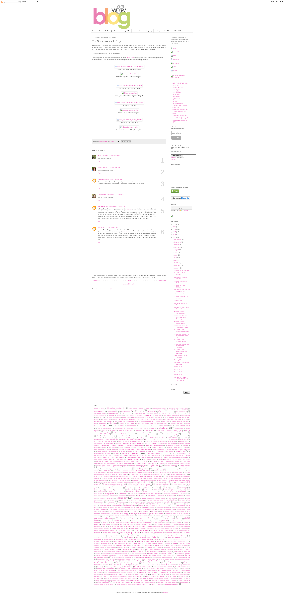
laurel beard (161, 495)
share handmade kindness (167, 539)
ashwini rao (159, 417)
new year (167, 511)
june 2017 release (141, 492)
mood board (103, 511)
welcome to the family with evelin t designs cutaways (154, 578)
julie (188, 490)
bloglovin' (122, 423)
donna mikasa (184, 439)
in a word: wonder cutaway (152, 474)
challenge (164, 428)
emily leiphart (108, 443)
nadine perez (154, 511)
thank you (187, 551)
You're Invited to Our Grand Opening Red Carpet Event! (181, 378)
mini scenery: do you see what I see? (110, 507)
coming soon (107, 432)
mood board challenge (114, 511)
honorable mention (177, 459)
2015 (174, 234)
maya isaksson (140, 504)
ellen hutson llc (183, 441)
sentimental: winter (135, 539)
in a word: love (105, 471)
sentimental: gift (108, 539)
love (146, 500)
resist (103, 524)
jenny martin (108, 490)
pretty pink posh (176, 520)
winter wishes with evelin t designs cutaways (164, 580)
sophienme (168, 543)
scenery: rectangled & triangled (129, 532)
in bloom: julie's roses (159, 482)
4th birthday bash (99, 414)
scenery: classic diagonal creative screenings (166, 528)
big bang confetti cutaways (172, 419)
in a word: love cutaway (143, 471)
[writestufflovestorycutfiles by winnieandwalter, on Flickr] (129, 127)
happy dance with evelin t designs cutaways (140, 457)
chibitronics (104, 430)
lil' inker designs (172, 498)
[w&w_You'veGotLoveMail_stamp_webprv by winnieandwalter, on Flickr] (129, 102)
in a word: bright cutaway (165, 463)
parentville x (180, 517)
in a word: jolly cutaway (158, 469)
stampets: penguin (99, 547)
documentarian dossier (112, 439)
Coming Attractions (179, 360)
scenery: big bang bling (116, 526)
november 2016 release (120, 513)
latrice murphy (122, 495)
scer (125, 536)
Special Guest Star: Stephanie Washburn (181, 330)
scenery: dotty (184, 528)
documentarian (98, 439)
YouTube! (167, 31)
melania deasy (160, 503)
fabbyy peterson (103, 206)
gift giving (116, 453)
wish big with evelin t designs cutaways (144, 582)
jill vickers (139, 490)
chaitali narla (153, 428)
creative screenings (170, 434)
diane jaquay (154, 438)
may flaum (120, 503)
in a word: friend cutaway (154, 465)
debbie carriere (121, 437)
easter (146, 441)
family (120, 447)
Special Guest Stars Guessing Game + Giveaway (180, 351)
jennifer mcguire (98, 490)
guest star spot (107, 455)
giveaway (136, 453)
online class (184, 515)
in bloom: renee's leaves (161, 484)
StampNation (132, 547)
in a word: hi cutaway (167, 467)
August (176, 250)
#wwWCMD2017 (113, 412)
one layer (176, 515)
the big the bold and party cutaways (131, 561)
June (176, 255)
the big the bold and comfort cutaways (172, 555)
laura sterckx (141, 495)
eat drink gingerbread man (158, 441)
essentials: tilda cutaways (173, 445)
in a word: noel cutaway (114, 472)
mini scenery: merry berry (178, 507)
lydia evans (110, 502)
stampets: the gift (111, 547)
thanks (98, 553)
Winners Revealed (179, 294)
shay (132, 541)
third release (121, 569)
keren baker (123, 494)
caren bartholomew (131, 425)
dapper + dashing (110, 437)
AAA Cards (163, 413)
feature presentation (143, 447)
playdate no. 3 (145, 520)
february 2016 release (158, 447)
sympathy (170, 549)
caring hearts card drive (145, 425)
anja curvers (109, 417)
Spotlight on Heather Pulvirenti (180, 273)
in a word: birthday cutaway (125, 463)
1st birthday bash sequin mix (166, 412)
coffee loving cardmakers (126, 430)
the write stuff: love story (182, 567)
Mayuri (175, 101)
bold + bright (130, 423)
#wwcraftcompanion (109, 410)
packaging (105, 517)
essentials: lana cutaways (135, 445)
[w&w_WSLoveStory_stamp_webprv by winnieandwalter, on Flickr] (129, 119)
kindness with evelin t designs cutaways (174, 493)
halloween (116, 455)
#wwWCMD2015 (183, 410)
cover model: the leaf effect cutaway (123, 434)
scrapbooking (132, 536)
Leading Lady (148, 31)
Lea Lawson (176, 96)
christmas (112, 430)
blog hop (112, 423)
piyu (110, 520)
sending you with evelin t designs (146, 538)
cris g (97, 436)
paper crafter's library (124, 517)
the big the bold (166, 553)
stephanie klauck (177, 547)
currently (149, 436)
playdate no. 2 (135, 520)
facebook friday (113, 447)
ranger (167, 522)
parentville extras (169, 517)
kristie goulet (97, 495)
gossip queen (165, 453)
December (177, 239)
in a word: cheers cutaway (103, 465)
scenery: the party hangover (143, 534)
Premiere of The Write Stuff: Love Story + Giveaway (180, 317)
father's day (127, 447)
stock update (105, 549)
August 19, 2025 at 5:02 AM (109, 227)
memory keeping (105, 505)
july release (129, 492)
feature (134, 447)
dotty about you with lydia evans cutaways (130, 441)
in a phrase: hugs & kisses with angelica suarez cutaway (124, 461)
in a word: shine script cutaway (162, 472)
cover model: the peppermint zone (147, 434)
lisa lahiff (131, 500)
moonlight (125, 511)
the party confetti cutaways (114, 567)
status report (157, 547)
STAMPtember (148, 547)
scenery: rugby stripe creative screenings (153, 532)
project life (105, 522)
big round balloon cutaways (146, 421)
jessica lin (130, 490)
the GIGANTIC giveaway (168, 565)
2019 (174, 224)
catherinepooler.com (120, 428)
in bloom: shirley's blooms (179, 484)
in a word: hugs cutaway (141, 469)
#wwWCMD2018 (126, 412)
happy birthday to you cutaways (174, 455)
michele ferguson (150, 505)
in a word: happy (185, 465)
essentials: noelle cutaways (154, 445)
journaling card (181, 490)
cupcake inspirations (122, 436)
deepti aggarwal (143, 437)
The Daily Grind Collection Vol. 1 (120, 565)
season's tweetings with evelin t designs (175, 536)
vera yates (130, 574)
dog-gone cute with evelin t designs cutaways (157, 439)
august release (169, 417)
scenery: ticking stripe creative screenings (166, 534)
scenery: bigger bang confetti (120, 528)
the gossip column (184, 565)
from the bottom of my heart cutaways (163, 451)
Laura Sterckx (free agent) (180, 118)
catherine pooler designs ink (105, 428)
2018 (174, 227)
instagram (160, 486)
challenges (158, 31)
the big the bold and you (170, 563)
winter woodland (102, 582)
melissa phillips (170, 503)
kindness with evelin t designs (151, 494)
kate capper (182, 492)
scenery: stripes (112, 534)
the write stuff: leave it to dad (142, 567)
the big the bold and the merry (150, 563)
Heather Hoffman (178, 87)
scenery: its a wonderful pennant (162, 530)
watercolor (132, 576)
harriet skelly (97, 459)
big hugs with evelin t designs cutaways (126, 421)
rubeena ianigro (183, 524)
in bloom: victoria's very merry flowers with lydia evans (128, 486)
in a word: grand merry (171, 465)
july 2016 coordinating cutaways (115, 491)
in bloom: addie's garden (177, 474)
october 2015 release (127, 515)
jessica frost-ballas (119, 490)
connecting (126, 432)
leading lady (122, 498)
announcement (126, 417)
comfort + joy (178, 430)
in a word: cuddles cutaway (137, 465)
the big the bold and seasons (153, 561)
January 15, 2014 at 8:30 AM (113, 179)
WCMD (139, 576)
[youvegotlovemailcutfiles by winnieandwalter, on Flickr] (129, 110)
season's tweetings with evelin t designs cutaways (107, 537)
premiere (164, 521)
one (171, 515)
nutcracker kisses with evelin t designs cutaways (106, 515)
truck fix (129, 209)
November (177, 242)
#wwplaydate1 (131, 410)
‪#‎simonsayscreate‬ (173, 408)
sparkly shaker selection (108, 545)
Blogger (165, 592)
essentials (118, 443)
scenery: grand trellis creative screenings (104, 530)
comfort (169, 430)
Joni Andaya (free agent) (180, 115)
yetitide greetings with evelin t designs (104, 584)
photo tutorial (170, 518)
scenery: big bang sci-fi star (171, 526)
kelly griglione (109, 494)
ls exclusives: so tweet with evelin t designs (163, 500)
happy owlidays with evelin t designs (175, 457)
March (176, 263)
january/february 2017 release (143, 488)
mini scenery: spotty (148, 509)
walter (167, 574)
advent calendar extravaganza (176, 413)
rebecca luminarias (176, 522)
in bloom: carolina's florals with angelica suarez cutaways (147, 478)
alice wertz (111, 415)
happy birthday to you (157, 455)
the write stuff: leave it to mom (163, 567)
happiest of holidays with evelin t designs (134, 455)
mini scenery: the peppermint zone (165, 509)
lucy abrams (182, 500)
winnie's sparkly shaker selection (117, 580)
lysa (129, 502)
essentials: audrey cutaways (147, 443)
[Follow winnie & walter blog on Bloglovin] (180, 199)
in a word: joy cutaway (172, 469)
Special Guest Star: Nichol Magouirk (180, 340)
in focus (147, 486)
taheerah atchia (137, 551)
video (146, 574)
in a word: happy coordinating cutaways (109, 467)
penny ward (161, 518)
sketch (96, 543)
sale (104, 526)
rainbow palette (159, 522)
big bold (186, 419)
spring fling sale (171, 545)
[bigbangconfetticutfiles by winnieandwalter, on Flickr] (129, 74)
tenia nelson (177, 551)
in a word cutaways (157, 461)
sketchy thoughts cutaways (122, 543)
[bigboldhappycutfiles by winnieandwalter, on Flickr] (129, 93)
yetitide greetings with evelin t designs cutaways (129, 584)
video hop (154, 574)
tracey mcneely (171, 568)
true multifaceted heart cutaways (168, 570)
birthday (158, 421)
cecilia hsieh (130, 428)
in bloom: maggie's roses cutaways (114, 484)
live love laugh (139, 500)
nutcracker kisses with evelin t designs (177, 513)
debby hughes (132, 437)
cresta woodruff (185, 434)
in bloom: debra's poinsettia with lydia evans (176, 478)
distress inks (183, 437)
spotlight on (159, 545)
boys (137, 423)
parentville (157, 517)
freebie (123, 451)
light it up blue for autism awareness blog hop (153, 498)
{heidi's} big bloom (99, 408)
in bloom (163, 474)
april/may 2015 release (138, 417)
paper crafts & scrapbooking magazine (142, 517)
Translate (185, 210)
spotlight (148, 545)
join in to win (158, 490)
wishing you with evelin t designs (167, 582)
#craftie (148, 408)
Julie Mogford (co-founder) (180, 83)
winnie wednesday (101, 580)
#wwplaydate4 (161, 410)
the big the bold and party (109, 561)
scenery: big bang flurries (155, 526)
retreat (108, 524)
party (186, 517)
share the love (105, 541)
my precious (144, 511)
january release (129, 488)
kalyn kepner (154, 491)
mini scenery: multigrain (116, 509)
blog (95, 423)
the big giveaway (153, 553)
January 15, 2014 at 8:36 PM (115, 194)
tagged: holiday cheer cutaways (112, 551)
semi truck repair (127, 232)
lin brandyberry (104, 500)
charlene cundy (179, 428)
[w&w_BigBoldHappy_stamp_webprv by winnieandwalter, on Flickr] (129, 85)
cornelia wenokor (155, 432)
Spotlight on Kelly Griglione (179, 286)
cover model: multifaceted (102, 434)
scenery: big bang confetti (135, 526)
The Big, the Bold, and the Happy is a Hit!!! (182, 290)
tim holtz (146, 568)
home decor (167, 459)
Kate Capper (176, 90)
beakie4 (115, 419)
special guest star (123, 545)
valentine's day (105, 574)
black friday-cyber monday (180, 421)
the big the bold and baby (183, 553)
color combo (149, 430)
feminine (107, 449)
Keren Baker (176, 94)
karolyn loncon (172, 491)
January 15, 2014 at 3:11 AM (111, 156)
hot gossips (187, 459)
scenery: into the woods (141, 530)
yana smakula (184, 582)
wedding (107, 578)
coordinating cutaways (143, 432)
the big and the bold (140, 553)
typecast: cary (131, 572)
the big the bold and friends (142, 557)
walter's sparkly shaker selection (180, 574)
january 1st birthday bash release (114, 488)
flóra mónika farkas (159, 449)
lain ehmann (106, 495)
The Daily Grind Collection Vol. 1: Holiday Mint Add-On (145, 565)
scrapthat (142, 536)
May (175, 257)
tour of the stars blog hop (157, 568)
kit (187, 493)
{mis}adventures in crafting (136, 408)
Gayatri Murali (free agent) (180, 109)
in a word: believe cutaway (108, 463)
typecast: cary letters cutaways (148, 572)
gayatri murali (180, 451)
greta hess (182, 453)
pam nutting (114, 517)
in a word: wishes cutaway (136, 474)
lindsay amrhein (114, 500)
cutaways (183, 436)
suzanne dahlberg (128, 549)
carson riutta (164, 425)
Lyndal (100, 167)
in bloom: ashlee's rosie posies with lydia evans (146, 476)
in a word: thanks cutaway (119, 474)
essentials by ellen (129, 443)
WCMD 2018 (177, 31)
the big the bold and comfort (150, 555)
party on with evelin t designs (103, 519)
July (175, 252)
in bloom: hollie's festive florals (141, 482)
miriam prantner (181, 509)
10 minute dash (138, 412)
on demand (159, 515)
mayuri (151, 504)
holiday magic (146, 459)
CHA (146, 428)
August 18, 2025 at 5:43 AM (117, 206)
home (94, 31)
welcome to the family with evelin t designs (124, 578)
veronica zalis (138, 574)
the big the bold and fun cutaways (106, 559)
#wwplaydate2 (141, 410)
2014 (174, 237)
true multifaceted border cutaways (127, 570)
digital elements (173, 438)
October (176, 244)
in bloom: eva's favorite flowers (119, 480)
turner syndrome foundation (112, 572)
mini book (172, 505)
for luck (169, 449)
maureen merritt (98, 503)
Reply (99, 161)
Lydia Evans (176, 99)
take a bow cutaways (153, 551)
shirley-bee (160, 541)
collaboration (139, 430)
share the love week (120, 541)
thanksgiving (105, 553)
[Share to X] (126, 141)
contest (133, 432)
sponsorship (137, 545)
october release (142, 515)
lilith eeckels (181, 498)
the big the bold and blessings (105, 555)
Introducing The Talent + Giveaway (181, 363)
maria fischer (136, 502)
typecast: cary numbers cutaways (171, 572)
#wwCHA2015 (184, 408)
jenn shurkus (173, 488)
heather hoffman (108, 459)
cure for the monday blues (138, 436)
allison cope (120, 415)
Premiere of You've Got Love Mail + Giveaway (181, 326)
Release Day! (178, 300)
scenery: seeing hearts (172, 532)
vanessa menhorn (117, 574)
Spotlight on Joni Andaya (181, 270)
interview (175, 486)
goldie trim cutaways (153, 453)
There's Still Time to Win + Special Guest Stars (182, 308)
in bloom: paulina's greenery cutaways (139, 484)
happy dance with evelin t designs (113, 457)
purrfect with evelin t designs (119, 522)
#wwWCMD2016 (99, 412)
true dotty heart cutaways (107, 570)
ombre (152, 515)
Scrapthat (101, 179)
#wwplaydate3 (151, 410)
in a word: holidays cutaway (109, 469)
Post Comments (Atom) (107, 289)
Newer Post (96, 280)
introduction (182, 486)
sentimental (163, 537)
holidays (154, 459)
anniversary (117, 417)
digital (163, 437)
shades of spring (146, 539)
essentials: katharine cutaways (113, 445)
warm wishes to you (100, 576)
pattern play (153, 518)
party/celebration (143, 518)
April (176, 260)
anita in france (185, 415)
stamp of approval (183, 545)
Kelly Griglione (177, 92)
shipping (140, 541)
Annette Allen (102, 194)
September (177, 247)
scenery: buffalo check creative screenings (141, 528)
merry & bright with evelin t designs (124, 505)
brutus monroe (154, 423)
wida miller (173, 578)
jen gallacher (164, 488)
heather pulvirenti (133, 459)
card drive (114, 425)
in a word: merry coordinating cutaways (175, 470)
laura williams (152, 495)
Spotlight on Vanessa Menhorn (180, 277)
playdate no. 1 (125, 520)
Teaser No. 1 (178, 374)
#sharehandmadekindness (159, 408)
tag (176, 549)
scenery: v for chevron (114, 536)
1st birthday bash (150, 412)
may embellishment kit (110, 503)
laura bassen (131, 495)
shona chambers (171, 541)
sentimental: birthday (174, 538)
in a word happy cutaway (172, 461)
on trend (166, 515)
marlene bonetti (146, 502)
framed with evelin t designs (181, 449)
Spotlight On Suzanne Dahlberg (180, 282)
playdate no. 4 (155, 520)
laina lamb (114, 495)
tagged (181, 549)
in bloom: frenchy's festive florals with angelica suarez (173, 480)
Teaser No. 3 (178, 369)
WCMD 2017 (183, 576)
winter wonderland (184, 580)
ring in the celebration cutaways (163, 524)
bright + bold (144, 423)
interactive (168, 486)
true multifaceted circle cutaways (147, 570)
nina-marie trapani (106, 513)
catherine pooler (185, 425)
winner (180, 578)
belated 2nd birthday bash (127, 419)
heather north (121, 459)
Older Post (162, 280)
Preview (173, 158)
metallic (140, 505)
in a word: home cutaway (125, 469)
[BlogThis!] (124, 141)
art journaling (150, 417)
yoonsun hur (146, 584)
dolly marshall (174, 439)
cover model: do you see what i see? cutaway (175, 432)
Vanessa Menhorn (178, 103)
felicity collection (98, 449)
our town (97, 517)
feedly (186, 447)
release (186, 522)
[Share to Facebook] (128, 141)
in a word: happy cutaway (132, 467)
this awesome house (134, 569)
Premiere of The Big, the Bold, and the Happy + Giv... (181, 335)
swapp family (140, 549)
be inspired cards (106, 419)
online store (130, 57)
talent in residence (167, 551)
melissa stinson (180, 503)
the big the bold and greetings (125, 559)
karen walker (163, 491)
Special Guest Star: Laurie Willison (180, 312)
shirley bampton (150, 541)
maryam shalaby (157, 502)
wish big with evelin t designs (121, 582)
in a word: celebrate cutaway (182, 463)
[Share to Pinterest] (130, 141)
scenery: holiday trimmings (124, 530)
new (161, 511)
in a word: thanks (177, 472)
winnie (188, 578)
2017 (174, 229)
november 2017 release (138, 513)
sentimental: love (121, 539)
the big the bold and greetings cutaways (145, 559)
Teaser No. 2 (178, 372)
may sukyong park (129, 503)
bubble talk (163, 423)
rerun (96, 524)
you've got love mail (171, 584)
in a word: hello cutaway (150, 467)
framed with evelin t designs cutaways (107, 451)
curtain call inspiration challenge (162, 436)
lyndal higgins (122, 502)
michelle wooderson (163, 505)
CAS (171, 425)
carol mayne (156, 425)
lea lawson (109, 498)
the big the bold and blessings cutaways (129, 555)
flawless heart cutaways (144, 449)
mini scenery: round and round (133, 509)
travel (178, 568)
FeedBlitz (174, 159)
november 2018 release (156, 513)
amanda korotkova (129, 415)
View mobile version (129, 284)
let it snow (136, 498)
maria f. (100, 156)
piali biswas (179, 518)
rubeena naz (97, 526)
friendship (129, 451)
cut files (174, 436)
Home (129, 280)
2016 (174, 232)
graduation (174, 453)
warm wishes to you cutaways (118, 576)
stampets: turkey (122, 547)
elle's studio (172, 441)
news (172, 511)
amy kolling (139, 415)
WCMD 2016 (172, 576)
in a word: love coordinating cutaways (123, 470)
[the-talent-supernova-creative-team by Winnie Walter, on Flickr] (180, 77)
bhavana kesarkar (143, 419)
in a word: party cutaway (129, 472)
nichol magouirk (180, 511)
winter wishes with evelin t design (138, 580)
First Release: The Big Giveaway (180, 356)
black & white (166, 421)
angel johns (167, 415)
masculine (167, 502)
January (177, 268)
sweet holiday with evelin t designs (155, 549)
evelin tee (185, 445)
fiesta (113, 449)
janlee (101, 488)
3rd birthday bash (181, 412)
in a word (144, 461)
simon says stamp (183, 541)
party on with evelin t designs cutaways (125, 518)
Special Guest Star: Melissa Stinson (180, 322)
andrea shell (158, 415)
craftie (160, 434)
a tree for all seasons (140, 414)
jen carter (156, 488)
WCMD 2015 (161, 576)
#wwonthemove (121, 410)
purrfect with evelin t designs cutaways (142, 522)
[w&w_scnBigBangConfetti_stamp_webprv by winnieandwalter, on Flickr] (129, 66)
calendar (173, 423)
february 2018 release (175, 447)
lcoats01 (102, 498)
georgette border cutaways (102, 453)
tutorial (123, 572)
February (177, 265)
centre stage (139, 428)
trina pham (185, 568)
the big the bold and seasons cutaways (175, 561)
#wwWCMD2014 (171, 410)
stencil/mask (167, 547)
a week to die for (153, 413)
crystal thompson (107, 436)
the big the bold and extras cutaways (121, 557)
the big (131, 553)
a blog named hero (127, 413)
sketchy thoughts (106, 543)
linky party (123, 500)
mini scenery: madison (148, 507)
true (95, 570)
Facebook (104, 447)
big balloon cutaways (156, 419)
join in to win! (137, 31)
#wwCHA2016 (98, 410)
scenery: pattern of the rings (110, 532)
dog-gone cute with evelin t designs (131, 439)
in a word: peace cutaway (145, 472)
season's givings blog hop (154, 536)
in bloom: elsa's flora (100, 480)
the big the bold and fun (183, 557)
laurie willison (171, 495)
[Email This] (122, 141)
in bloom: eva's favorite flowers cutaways (143, 480)
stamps (140, 547)
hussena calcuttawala (102, 461)
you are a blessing (157, 584)
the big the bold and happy (166, 559)
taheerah (126, 551)
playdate (116, 521)
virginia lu (161, 574)
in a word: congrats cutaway (120, 465)
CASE (176, 425)
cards (121, 425)
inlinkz (154, 486)
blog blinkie (126, 31)
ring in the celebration (126, 524)
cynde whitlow (98, 437)
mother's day (134, 511)
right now (114, 524)
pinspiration (104, 520)
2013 (174, 384)
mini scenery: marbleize (163, 507)
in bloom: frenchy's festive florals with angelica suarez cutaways (113, 482)
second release (128, 538)
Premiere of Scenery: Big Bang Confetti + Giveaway (181, 345)
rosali (175, 524)
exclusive (96, 447)
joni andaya (169, 490)
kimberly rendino (135, 493)
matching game (184, 502)
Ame (99, 227)
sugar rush (115, 549)
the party (100, 567)
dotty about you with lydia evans (104, 441)
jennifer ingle (183, 488)
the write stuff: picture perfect (105, 569)
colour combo (160, 430)
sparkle (175, 543)
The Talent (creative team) (112, 31)
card (104, 425)
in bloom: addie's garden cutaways (103, 476)
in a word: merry (158, 470)
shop (100, 31)
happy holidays (158, 457)
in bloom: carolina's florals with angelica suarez (116, 478)
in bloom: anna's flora (122, 476)
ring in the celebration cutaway (144, 524)
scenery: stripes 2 (126, 534)
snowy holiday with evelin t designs (153, 543)
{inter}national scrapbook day (116, 408)
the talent (127, 567)
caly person (180, 423)
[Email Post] (118, 141)
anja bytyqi (100, 417)
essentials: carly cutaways (168, 443)
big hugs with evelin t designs (103, 421)
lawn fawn (181, 495)
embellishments (98, 443)
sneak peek (137, 543)
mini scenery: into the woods (131, 507)
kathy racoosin (98, 493)
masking (176, 502)
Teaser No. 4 (178, 366)
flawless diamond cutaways (125, 449)
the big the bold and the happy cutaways (128, 563)
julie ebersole (101, 491)
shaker (156, 539)
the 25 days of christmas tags (119, 553)
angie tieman (175, 415)
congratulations (117, 432)
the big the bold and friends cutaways (163, 557)
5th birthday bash (113, 414)
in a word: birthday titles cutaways (145, 463)
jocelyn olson (147, 490)
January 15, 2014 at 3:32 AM (111, 167)
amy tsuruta (147, 415)
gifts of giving (125, 453)
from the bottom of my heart (143, 451)
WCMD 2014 (150, 576)
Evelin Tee (176, 85)
